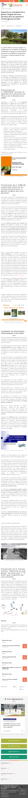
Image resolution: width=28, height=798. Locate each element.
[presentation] (24, 720)
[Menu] (26, 5)
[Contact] (19, 1)
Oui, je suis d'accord (22, 789)
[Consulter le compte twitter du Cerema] (11, 1)
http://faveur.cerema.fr (19, 275)
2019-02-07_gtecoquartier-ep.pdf (9, 656)
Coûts (3, 25)
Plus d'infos (4, 796)
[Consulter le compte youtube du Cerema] (13, 1)
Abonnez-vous (15, 751)
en (26, 1)
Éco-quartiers (18, 25)
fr (24, 1)
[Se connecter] (22, 1)
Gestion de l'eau (10, 25)
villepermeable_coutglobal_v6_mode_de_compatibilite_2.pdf (11, 668)
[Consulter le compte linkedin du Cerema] (9, 1)
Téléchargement (25, 646)
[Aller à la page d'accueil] (14, 4)
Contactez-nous (15, 746)
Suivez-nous (15, 757)
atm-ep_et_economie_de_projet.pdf (9, 679)
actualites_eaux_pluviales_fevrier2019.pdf (11, 645)
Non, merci (22, 793)
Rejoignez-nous (15, 740)
